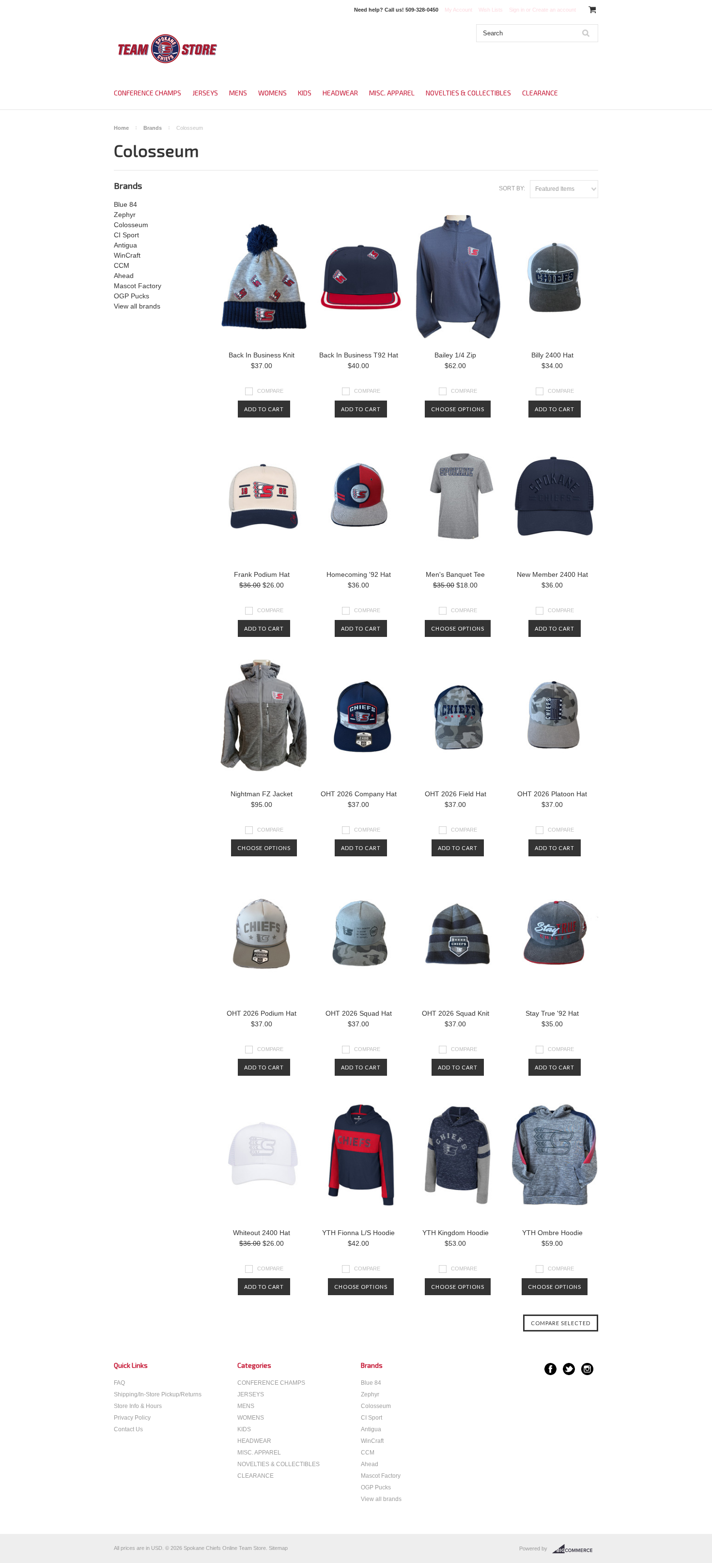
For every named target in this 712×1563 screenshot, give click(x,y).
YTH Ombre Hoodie (552, 1233)
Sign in (517, 10)
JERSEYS (205, 93)
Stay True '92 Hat (552, 1013)
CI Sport (126, 235)
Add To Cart (264, 409)
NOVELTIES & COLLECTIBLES (468, 93)
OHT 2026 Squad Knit (455, 1013)
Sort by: (512, 188)
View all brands (137, 306)
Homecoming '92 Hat (358, 574)
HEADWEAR (340, 93)
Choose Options (457, 409)
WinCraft (127, 255)
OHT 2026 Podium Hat (261, 1013)
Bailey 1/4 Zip (455, 355)
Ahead (124, 275)
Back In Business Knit (261, 355)
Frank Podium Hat (262, 574)
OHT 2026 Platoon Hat (552, 794)
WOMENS (272, 93)
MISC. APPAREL (392, 93)
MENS (238, 93)
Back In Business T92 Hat (358, 355)
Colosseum (131, 225)
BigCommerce (575, 1549)
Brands (152, 128)
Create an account (554, 10)
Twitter (569, 1369)
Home (121, 128)
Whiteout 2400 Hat (261, 1233)
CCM (121, 265)
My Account (458, 10)
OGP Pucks (131, 296)
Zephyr (125, 214)
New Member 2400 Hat (552, 574)
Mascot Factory (137, 286)
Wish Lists (491, 10)
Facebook (550, 1369)
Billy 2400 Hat (552, 355)
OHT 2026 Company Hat (359, 794)
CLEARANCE (540, 93)
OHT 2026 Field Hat (455, 794)
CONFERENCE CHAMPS (147, 93)
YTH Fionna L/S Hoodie (358, 1233)
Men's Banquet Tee (455, 574)
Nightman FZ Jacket (262, 794)
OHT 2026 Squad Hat (358, 1013)
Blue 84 (125, 204)
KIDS (304, 93)
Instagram (587, 1369)
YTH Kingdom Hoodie (455, 1233)
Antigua (125, 245)
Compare (270, 391)
